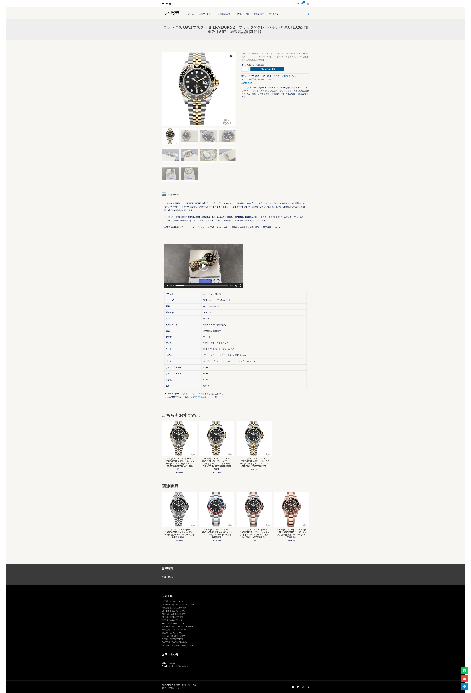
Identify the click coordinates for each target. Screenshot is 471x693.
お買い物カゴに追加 (267, 69)
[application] (203, 266)
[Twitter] (167, 3)
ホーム (244, 53)
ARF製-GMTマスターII (292, 53)
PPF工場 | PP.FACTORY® (173, 623)
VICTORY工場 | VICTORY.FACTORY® (178, 604)
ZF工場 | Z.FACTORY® (172, 632)
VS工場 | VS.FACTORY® (172, 601)
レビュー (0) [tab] (173, 194)
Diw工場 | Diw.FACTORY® (173, 636)
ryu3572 (171, 663)
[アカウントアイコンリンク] (308, 3)
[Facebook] (293, 687)
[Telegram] (464, 686)
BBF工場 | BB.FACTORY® (173, 610)
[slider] (202, 285)
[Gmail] (464, 678)
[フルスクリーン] (239, 285)
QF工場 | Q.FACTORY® (172, 620)
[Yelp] (308, 687)
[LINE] (464, 670)
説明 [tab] (164, 194)
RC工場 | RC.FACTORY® (172, 617)
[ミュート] (236, 285)
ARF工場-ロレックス (273, 53)
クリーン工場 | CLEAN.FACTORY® (177, 626)
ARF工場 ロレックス (204, 397)
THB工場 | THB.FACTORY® (174, 629)
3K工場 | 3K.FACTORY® (172, 639)
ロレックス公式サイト (198, 394)
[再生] (167, 285)
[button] (212, 14)
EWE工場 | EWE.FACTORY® (174, 642)
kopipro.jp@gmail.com (179, 666)
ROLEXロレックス (256, 53)
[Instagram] (170, 3)
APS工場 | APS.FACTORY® (174, 607)
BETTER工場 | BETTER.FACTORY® (178, 645)
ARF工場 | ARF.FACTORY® (260, 79)
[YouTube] (163, 3)
